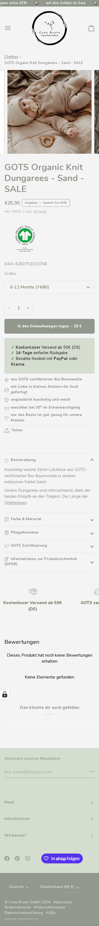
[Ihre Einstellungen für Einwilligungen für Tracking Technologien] (4, 694)
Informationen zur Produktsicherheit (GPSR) (40, 562)
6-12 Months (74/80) (29, 287)
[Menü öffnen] (12, 28)
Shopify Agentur (10, 919)
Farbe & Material (26, 519)
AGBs (51, 912)
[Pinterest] (17, 858)
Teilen (17, 430)
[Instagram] (27, 858)
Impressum (62, 902)
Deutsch (16, 886)
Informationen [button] (17, 818)
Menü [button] (9, 802)
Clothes (11, 56)
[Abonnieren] (90, 771)
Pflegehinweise (24, 532)
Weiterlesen (15, 502)
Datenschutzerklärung (23, 912)
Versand (39, 211)
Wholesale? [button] (15, 835)
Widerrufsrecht (17, 907)
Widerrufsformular (49, 907)
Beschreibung (23, 460)
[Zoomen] (18, 143)
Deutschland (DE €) (57, 886)
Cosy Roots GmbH (24, 902)
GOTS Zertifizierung (29, 545)
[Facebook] (6, 858)
